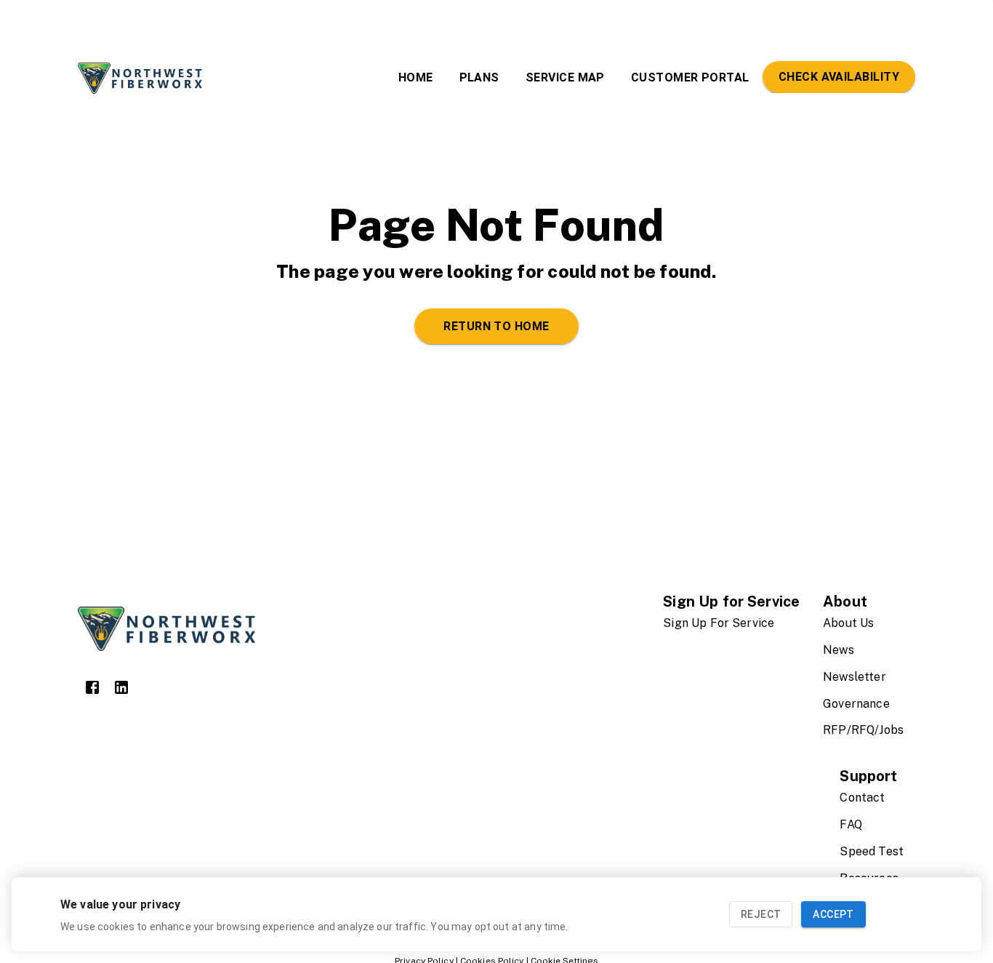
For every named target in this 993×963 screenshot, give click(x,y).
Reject (761, 914)
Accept (833, 914)
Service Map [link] (565, 77)
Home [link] (415, 77)
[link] (92, 687)
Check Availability (839, 77)
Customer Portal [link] (690, 77)
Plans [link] (479, 77)
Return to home (496, 326)
